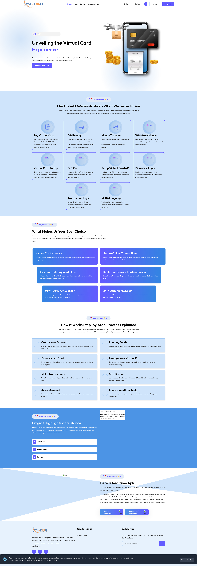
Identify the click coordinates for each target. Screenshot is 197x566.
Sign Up (168, 4)
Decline (190, 560)
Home (69, 4)
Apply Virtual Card (42, 65)
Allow (183, 560)
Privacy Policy (52, 560)
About (76, 4)
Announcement (93, 4)
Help (126, 4)
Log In (155, 4)
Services (83, 4)
